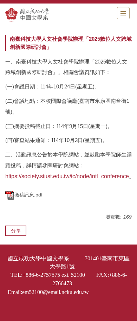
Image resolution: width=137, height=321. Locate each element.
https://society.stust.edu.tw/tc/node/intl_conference (67, 176)
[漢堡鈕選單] (123, 13)
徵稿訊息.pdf (28, 195)
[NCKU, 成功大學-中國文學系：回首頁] (44, 15)
